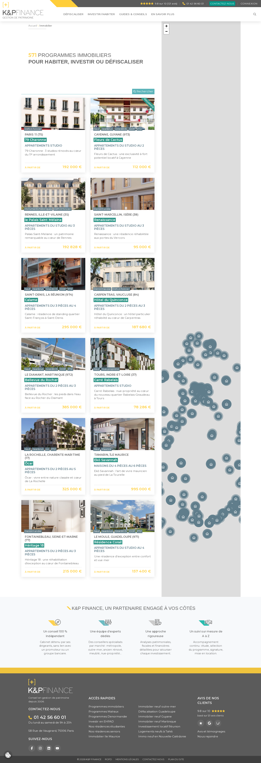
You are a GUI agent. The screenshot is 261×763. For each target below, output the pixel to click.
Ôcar (29, 463)
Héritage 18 (34, 545)
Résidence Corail (108, 542)
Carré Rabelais (106, 380)
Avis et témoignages (211, 731)
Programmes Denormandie (108, 716)
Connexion (249, 3)
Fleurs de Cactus (108, 140)
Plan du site (176, 759)
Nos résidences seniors (104, 731)
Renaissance (104, 220)
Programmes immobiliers (106, 706)
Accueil (32, 25)
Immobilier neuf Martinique (157, 721)
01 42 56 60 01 (195, 3)
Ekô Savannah (105, 460)
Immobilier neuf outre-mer (157, 706)
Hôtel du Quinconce (111, 300)
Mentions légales (127, 759)
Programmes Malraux (104, 711)
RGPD (108, 759)
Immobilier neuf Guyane (155, 716)
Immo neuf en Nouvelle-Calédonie (162, 736)
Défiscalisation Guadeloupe (157, 711)
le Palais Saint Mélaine (43, 220)
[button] (226, 404)
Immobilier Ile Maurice (104, 736)
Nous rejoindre (207, 736)
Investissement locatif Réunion (159, 726)
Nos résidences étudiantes (107, 726)
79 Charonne (35, 140)
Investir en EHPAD (101, 721)
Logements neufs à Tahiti (155, 731)
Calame (31, 300)
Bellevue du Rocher (41, 380)
